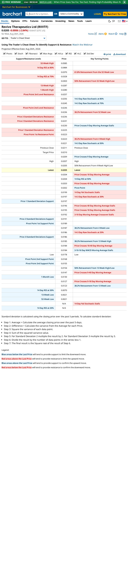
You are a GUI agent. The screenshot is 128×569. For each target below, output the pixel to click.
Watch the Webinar (82, 44)
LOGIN (97, 13)
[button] (125, 21)
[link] (122, 33)
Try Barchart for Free (115, 13)
